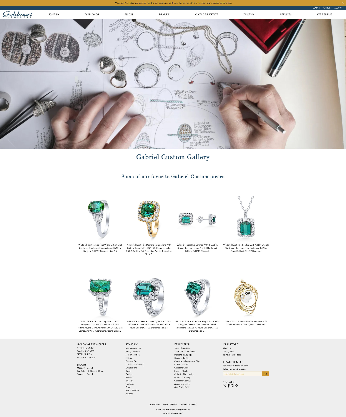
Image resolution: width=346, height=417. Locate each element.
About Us (227, 348)
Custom (249, 14)
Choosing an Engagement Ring (187, 361)
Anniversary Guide (181, 384)
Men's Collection (133, 354)
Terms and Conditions (232, 354)
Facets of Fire (131, 361)
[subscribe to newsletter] (265, 373)
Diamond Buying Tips (183, 354)
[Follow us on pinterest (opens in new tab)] (236, 386)
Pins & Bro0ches (132, 390)
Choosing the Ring (181, 358)
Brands (164, 14)
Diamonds (92, 14)
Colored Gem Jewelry (134, 364)
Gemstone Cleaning (182, 380)
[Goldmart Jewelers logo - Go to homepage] (18, 14)
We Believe (324, 14)
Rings (128, 371)
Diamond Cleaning (182, 377)
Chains (128, 387)
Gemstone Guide (181, 367)
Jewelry (53, 14)
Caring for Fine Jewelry (183, 374)
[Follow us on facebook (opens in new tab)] (229, 386)
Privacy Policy (228, 351)
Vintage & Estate (206, 14)
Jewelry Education (182, 348)
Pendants (129, 377)
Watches (129, 393)
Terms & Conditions (170, 404)
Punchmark (177, 413)
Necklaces (130, 384)
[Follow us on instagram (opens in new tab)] (232, 386)
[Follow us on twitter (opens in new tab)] (224, 386)
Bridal (129, 14)
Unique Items (131, 367)
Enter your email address (234, 368)
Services (286, 14)
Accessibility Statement (187, 404)
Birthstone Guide (181, 364)
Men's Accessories (133, 348)
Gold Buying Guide (182, 387)
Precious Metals (180, 371)
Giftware (129, 358)
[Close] (342, 3)
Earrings (129, 374)
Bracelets (129, 380)
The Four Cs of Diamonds (185, 351)
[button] (316, 8)
